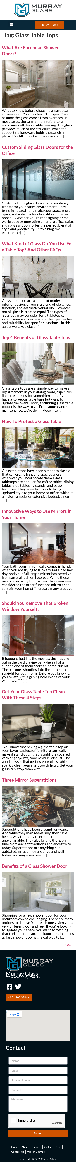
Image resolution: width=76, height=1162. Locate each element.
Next (69, 944)
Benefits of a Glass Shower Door (34, 866)
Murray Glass (22, 973)
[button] (11, 24)
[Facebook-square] (9, 987)
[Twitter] (18, 987)
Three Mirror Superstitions (29, 780)
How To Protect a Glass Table (31, 421)
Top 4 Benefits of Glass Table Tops (36, 337)
